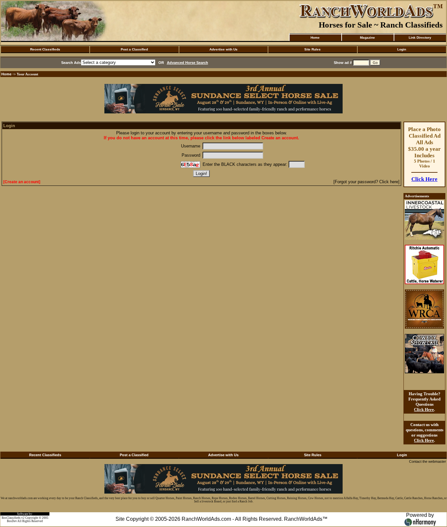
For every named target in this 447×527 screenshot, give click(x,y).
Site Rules (312, 49)
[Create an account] (21, 182)
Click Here (424, 179)
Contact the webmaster (427, 461)
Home (315, 37)
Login (401, 49)
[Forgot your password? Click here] (366, 181)
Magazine (367, 37)
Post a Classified (134, 49)
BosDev (12, 521)
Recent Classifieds (45, 49)
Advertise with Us (223, 49)
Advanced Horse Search (187, 63)
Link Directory (420, 37)
